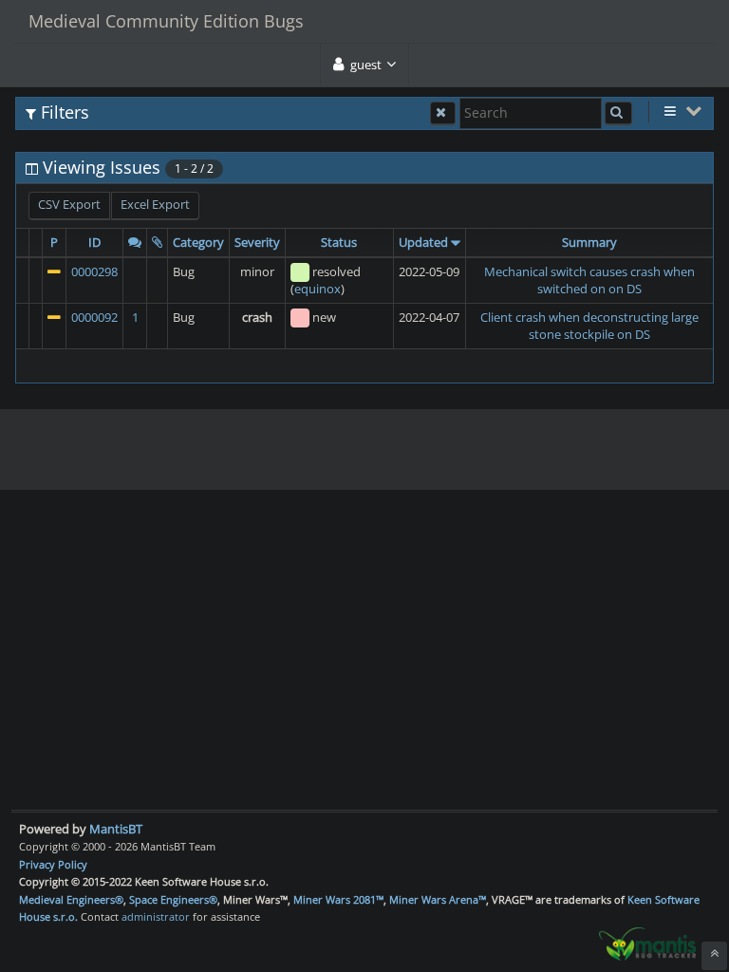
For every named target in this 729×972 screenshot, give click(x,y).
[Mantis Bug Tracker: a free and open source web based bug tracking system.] (647, 942)
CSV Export (69, 204)
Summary (589, 242)
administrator (156, 916)
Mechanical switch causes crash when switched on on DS (589, 280)
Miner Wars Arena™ (437, 899)
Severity (257, 242)
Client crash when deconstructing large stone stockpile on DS (589, 326)
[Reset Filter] (443, 113)
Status (339, 242)
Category (198, 242)
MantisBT (115, 828)
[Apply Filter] (618, 113)
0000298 (94, 271)
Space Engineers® (173, 899)
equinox (317, 288)
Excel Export (155, 204)
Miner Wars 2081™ (338, 899)
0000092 (94, 317)
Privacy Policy (53, 864)
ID (94, 242)
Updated (423, 242)
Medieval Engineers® (71, 899)
